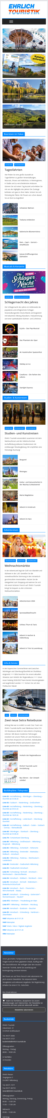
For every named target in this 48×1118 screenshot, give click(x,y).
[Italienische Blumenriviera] (10, 232)
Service (13, 715)
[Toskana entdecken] (10, 220)
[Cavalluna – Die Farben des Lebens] (10, 376)
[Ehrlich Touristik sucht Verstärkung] (10, 767)
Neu (7, 715)
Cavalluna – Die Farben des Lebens (30, 375)
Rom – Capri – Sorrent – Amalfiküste (29, 243)
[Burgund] (10, 460)
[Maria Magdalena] (10, 495)
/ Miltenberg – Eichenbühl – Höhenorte (20, 848)
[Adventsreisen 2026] (10, 601)
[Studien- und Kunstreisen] (24, 413)
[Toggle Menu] (11, 21)
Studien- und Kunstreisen (21, 433)
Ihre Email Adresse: (10, 992)
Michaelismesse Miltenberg (16, 48)
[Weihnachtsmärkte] (24, 546)
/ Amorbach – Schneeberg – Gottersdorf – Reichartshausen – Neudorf (22, 895)
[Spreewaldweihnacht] (10, 613)
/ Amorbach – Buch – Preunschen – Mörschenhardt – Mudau (19, 889)
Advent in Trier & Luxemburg (31, 648)
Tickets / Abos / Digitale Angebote (17, 926)
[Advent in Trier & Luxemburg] (10, 649)
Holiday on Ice (25, 364)
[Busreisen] (24, 66)
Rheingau (23, 471)
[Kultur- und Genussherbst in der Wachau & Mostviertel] (10, 484)
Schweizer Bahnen (27, 208)
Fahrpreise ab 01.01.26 (13, 918)
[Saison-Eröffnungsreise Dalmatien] (10, 256)
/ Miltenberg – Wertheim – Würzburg (20, 904)
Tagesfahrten (13, 170)
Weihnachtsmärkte (17, 566)
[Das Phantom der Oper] (10, 341)
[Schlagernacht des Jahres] (24, 282)
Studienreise (31, 428)
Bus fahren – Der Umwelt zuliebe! (29, 779)
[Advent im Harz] (10, 519)
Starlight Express (26, 388)
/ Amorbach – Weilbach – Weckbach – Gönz (22, 878)
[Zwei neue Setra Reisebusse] (24, 700)
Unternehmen (23, 715)
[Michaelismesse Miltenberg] (24, 41)
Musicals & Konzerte (22, 297)
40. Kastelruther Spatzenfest (31, 352)
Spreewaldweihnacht (28, 613)
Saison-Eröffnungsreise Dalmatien (29, 255)
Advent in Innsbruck (27, 507)
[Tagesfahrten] (24, 150)
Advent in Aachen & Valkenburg (27, 636)
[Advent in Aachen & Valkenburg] (10, 637)
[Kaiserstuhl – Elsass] (24, 117)
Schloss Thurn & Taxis (28, 625)
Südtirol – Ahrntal (12, 99)
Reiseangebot (19, 165)
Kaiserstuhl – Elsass (13, 124)
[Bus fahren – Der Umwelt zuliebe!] (10, 779)
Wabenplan (9, 922)
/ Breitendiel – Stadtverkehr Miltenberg (20, 864)
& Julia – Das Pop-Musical (29, 328)
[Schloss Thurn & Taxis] (10, 625)
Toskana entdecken (27, 220)
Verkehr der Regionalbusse (30, 755)
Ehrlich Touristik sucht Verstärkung (28, 767)
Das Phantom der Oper (29, 340)
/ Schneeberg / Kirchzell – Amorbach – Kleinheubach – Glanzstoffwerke (20, 873)
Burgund (23, 460)
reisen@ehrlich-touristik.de (12, 1091)
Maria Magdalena (26, 495)
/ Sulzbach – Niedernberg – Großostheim (21, 802)
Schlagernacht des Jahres (21, 302)
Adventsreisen (10, 560)
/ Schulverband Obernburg (16, 838)
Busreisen (8, 74)
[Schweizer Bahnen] (10, 208)
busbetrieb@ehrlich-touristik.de (14, 1041)
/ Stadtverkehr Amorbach (15, 868)
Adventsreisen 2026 (27, 601)
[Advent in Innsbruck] (10, 507)
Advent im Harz (26, 519)
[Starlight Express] (10, 388)
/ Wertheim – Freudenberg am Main (20, 901)
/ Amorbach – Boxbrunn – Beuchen (19, 908)
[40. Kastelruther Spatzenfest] (10, 352)
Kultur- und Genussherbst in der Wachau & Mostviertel (31, 483)
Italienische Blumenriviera (30, 231)
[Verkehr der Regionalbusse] (10, 756)
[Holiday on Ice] (10, 364)
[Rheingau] (10, 472)
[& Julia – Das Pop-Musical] (10, 329)
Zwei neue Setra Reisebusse (23, 720)
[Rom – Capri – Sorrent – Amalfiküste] (10, 244)
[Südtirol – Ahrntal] (24, 91)
